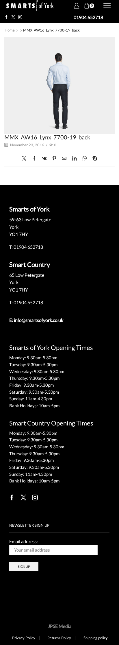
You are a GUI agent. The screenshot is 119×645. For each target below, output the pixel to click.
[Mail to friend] (64, 158)
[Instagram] (20, 17)
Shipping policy (95, 638)
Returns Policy (59, 638)
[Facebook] (6, 17)
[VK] (44, 158)
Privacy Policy (23, 638)
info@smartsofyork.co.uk (38, 320)
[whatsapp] (84, 158)
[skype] (93, 158)
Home (10, 30)
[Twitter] (13, 17)
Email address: (23, 541)
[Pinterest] (54, 158)
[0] (84, 6)
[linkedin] (74, 158)
